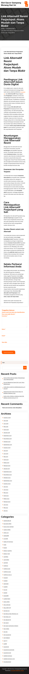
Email (3, 335)
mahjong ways (7, 571)
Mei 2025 (6, 456)
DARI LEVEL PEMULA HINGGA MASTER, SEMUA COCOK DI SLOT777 (14, 397)
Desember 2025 (8, 435)
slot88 (5, 643)
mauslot (6, 577)
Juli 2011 (6, 510)
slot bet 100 (7, 610)
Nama (3, 329)
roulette (5, 586)
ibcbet (5, 547)
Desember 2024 (8, 471)
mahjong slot (7, 568)
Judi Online (6, 559)
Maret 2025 (6, 462)
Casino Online (7, 529)
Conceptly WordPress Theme (17, 670)
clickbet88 (6, 535)
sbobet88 (6, 595)
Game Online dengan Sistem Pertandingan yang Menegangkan (14, 378)
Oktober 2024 (7, 477)
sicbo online (7, 601)
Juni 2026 (6, 423)
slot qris (5, 631)
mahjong (6, 565)
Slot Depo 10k (7, 616)
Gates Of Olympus (8, 541)
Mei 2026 (6, 426)
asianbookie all (7, 520)
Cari (3, 362)
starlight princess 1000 (9, 658)
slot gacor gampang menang (11, 625)
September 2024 (8, 480)
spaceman (6, 646)
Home (3, 28)
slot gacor (6, 622)
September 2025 (8, 444)
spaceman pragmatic (9, 649)
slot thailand (7, 637)
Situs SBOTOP (7, 607)
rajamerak (6, 583)
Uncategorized (10, 28)
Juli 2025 (6, 450)
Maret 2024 (6, 498)
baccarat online (7, 523)
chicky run (6, 532)
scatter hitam (7, 598)
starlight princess (8, 655)
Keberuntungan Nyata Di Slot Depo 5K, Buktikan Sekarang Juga (13, 392)
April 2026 (6, 429)
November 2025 (8, 438)
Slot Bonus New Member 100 (11, 613)
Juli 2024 (6, 486)
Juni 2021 (6, 504)
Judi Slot (6, 562)
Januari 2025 (7, 468)
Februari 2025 (7, 465)
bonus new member (9, 526)
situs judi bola (7, 604)
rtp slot (5, 589)
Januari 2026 (7, 432)
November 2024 (8, 474)
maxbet (5, 580)
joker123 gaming (8, 550)
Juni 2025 (6, 453)
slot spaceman (7, 634)
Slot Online (6, 628)
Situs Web (4, 342)
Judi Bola (6, 556)
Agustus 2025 (7, 447)
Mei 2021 (6, 507)
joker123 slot (7, 553)
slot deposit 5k (7, 619)
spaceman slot (7, 652)
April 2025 (6, 459)
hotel (5, 544)
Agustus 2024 (7, 483)
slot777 (5, 640)
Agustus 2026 (7, 417)
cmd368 (6, 538)
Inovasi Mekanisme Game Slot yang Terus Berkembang (14, 383)
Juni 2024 (6, 489)
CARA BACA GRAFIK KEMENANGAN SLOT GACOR (14, 387)
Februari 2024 (7, 501)
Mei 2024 (6, 492)
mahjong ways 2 (8, 574)
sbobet (5, 592)
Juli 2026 (6, 420)
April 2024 (6, 495)
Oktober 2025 (7, 441)
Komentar (5, 316)
